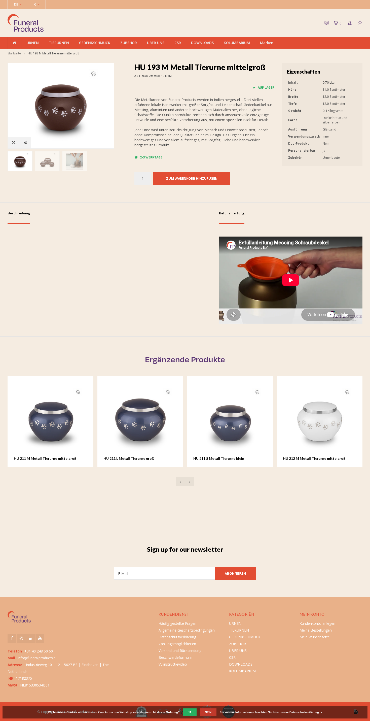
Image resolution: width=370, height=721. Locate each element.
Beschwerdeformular (176, 657)
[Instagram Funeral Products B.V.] (21, 638)
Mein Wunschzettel (315, 637)
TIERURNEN (59, 42)
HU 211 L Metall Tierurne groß (128, 458)
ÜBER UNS (155, 42)
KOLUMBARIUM (237, 42)
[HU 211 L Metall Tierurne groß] (140, 419)
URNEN (32, 42)
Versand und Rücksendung (180, 650)
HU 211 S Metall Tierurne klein (218, 458)
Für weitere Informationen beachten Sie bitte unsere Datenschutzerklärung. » (271, 712)
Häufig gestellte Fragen (177, 623)
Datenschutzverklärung (177, 637)
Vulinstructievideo (173, 664)
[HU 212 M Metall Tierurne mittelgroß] (319, 419)
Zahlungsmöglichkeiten (177, 643)
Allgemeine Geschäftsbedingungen (187, 630)
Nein (208, 712)
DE (16, 4)
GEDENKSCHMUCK (94, 42)
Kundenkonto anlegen (317, 623)
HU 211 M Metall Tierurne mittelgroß (45, 458)
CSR (177, 42)
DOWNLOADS (202, 42)
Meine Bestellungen (316, 630)
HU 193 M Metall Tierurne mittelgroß (53, 53)
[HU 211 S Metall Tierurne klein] (230, 419)
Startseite (14, 53)
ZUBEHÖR (128, 42)
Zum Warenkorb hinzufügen (191, 178)
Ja (190, 712)
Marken (266, 42)
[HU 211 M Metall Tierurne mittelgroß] (50, 419)
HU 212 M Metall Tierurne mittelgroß (314, 458)
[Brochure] (326, 23)
